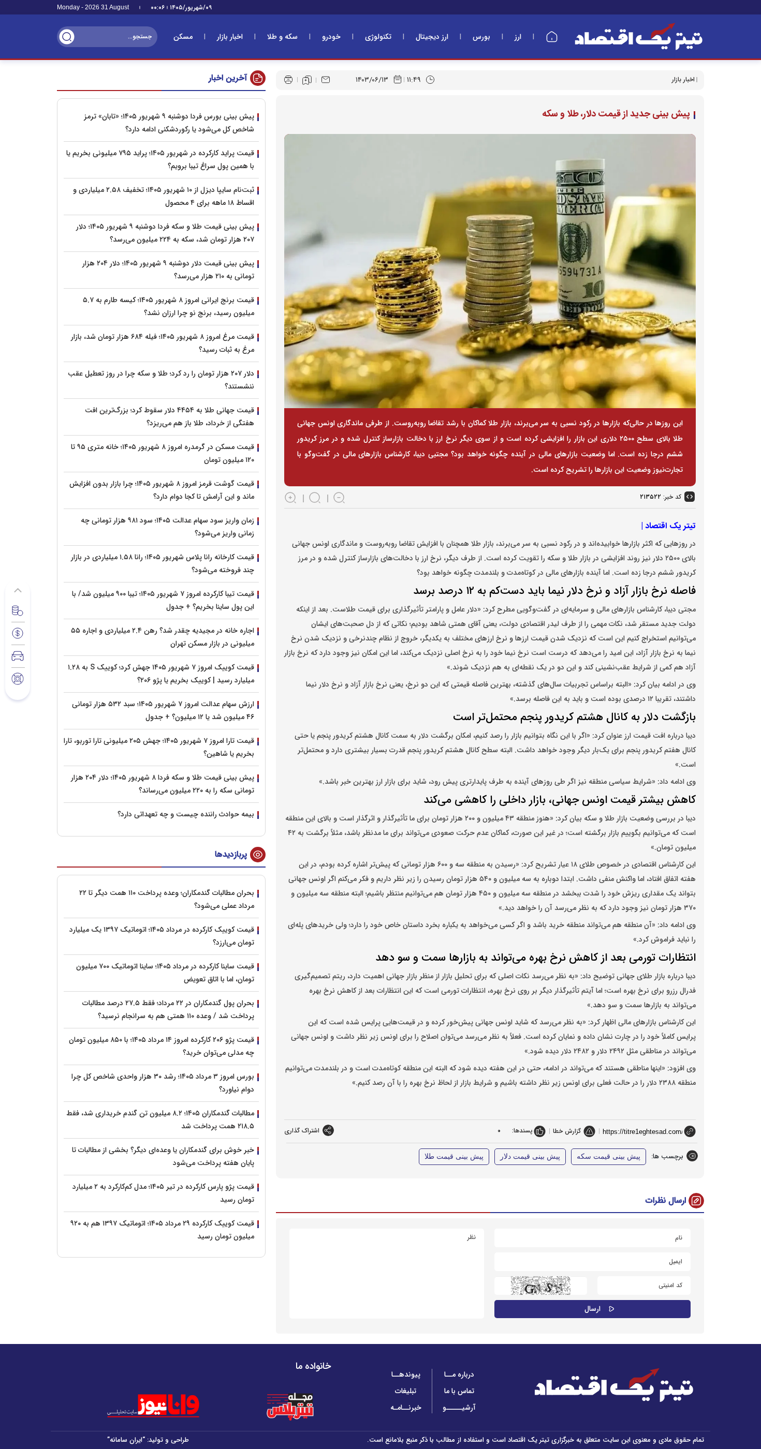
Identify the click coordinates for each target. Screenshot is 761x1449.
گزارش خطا (567, 1131)
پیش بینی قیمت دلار (530, 1156)
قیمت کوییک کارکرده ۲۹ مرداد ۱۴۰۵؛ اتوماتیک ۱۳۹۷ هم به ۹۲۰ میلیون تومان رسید (162, 1230)
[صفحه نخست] (552, 37)
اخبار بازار (230, 36)
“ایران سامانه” (126, 1440)
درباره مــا (459, 1374)
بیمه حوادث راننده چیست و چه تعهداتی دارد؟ (186, 814)
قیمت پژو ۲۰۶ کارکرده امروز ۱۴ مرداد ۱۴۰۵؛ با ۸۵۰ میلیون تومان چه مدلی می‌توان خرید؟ (161, 1046)
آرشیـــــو (459, 1407)
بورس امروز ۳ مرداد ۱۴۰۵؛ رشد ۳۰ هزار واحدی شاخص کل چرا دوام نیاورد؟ (162, 1083)
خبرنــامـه (405, 1407)
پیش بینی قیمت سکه (608, 1156)
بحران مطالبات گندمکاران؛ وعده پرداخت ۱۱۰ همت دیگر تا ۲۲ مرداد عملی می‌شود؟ (166, 899)
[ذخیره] (307, 80)
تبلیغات (405, 1391)
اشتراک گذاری (301, 1131)
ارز (518, 36)
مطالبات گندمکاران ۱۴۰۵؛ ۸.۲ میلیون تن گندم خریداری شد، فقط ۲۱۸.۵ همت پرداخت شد (160, 1120)
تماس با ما (459, 1391)
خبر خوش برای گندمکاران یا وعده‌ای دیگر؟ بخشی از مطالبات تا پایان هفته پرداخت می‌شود (163, 1156)
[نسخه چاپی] (288, 79)
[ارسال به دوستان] (325, 79)
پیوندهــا (405, 1374)
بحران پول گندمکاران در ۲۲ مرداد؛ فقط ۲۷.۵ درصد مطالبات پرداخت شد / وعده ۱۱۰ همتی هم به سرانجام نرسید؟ (168, 1009)
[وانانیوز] (166, 1406)
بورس (481, 36)
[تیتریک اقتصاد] (639, 36)
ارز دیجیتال (432, 36)
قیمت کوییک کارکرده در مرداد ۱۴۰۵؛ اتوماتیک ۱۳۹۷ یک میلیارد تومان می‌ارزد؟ (161, 936)
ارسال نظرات (666, 1200)
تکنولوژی (378, 36)
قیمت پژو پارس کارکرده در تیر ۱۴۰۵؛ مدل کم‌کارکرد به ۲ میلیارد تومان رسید (163, 1193)
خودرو (331, 36)
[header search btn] (67, 36)
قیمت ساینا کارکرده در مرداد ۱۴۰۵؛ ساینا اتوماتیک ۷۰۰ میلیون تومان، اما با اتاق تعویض (165, 973)
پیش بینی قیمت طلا (454, 1156)
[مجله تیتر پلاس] (290, 1406)
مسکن (183, 36)
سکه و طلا (282, 36)
